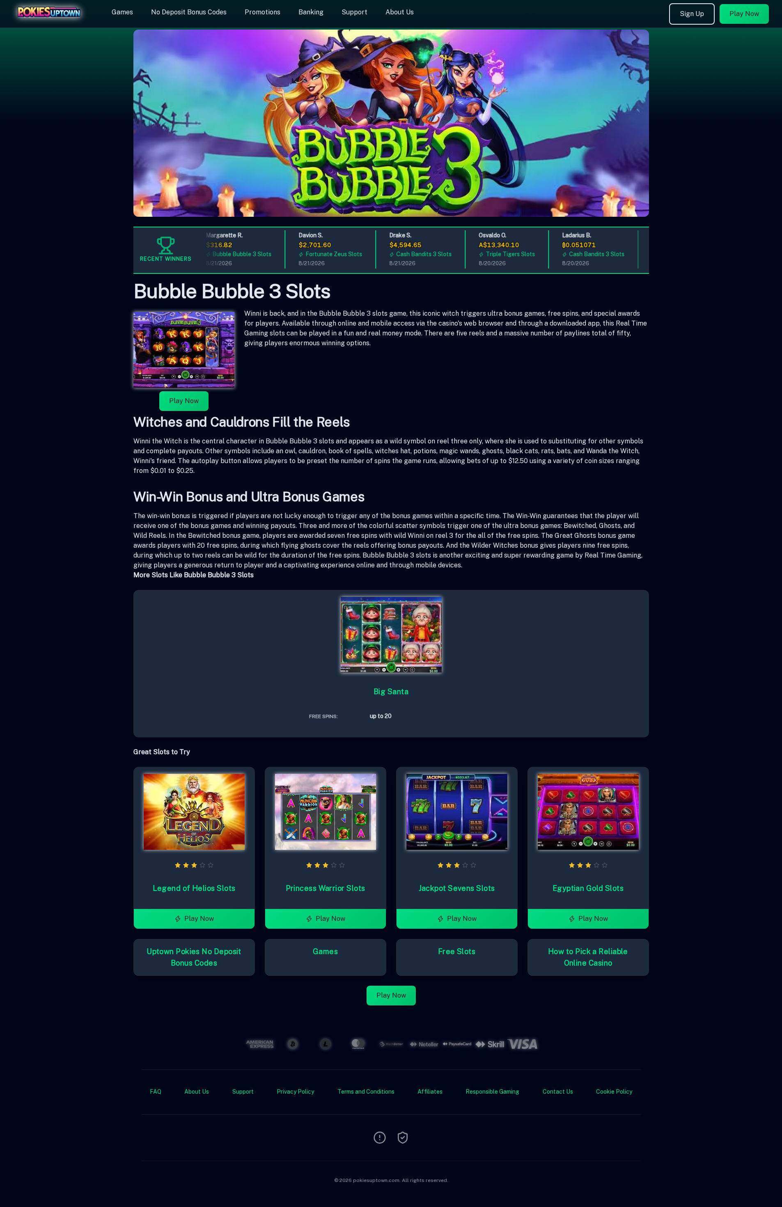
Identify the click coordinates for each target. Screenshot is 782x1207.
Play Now (744, 14)
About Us (399, 12)
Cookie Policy (614, 1091)
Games (122, 12)
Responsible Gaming (492, 1091)
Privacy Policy (295, 1091)
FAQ (155, 1091)
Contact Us (558, 1091)
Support (354, 12)
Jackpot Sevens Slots (457, 888)
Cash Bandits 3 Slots (412, 254)
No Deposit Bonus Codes (189, 12)
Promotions (262, 12)
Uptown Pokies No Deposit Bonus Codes (194, 957)
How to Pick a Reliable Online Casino (588, 957)
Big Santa (391, 691)
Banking (310, 12)
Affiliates (430, 1091)
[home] (54, 22)
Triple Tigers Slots (498, 254)
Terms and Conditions (365, 1091)
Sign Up (692, 14)
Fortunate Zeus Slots (322, 254)
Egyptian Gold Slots (588, 888)
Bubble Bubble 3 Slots (229, 254)
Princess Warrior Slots (325, 888)
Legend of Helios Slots (194, 888)
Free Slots (457, 951)
